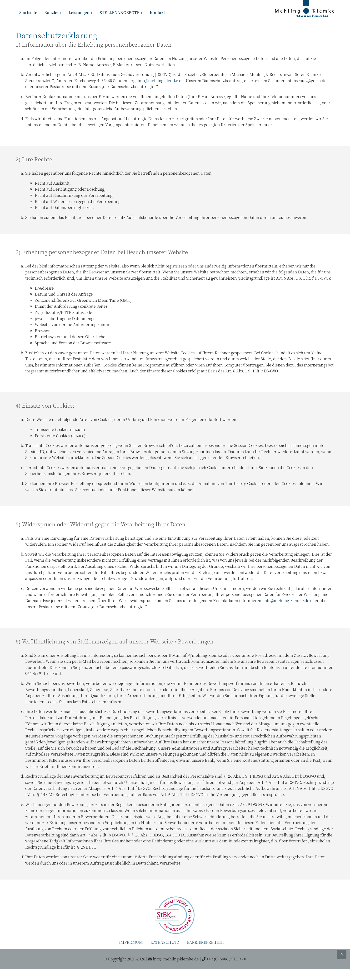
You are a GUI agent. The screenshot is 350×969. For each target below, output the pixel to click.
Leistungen (79, 12)
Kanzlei (51, 12)
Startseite (28, 12)
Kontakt (157, 12)
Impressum (131, 942)
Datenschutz (164, 942)
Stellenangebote (120, 12)
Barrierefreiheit (205, 942)
